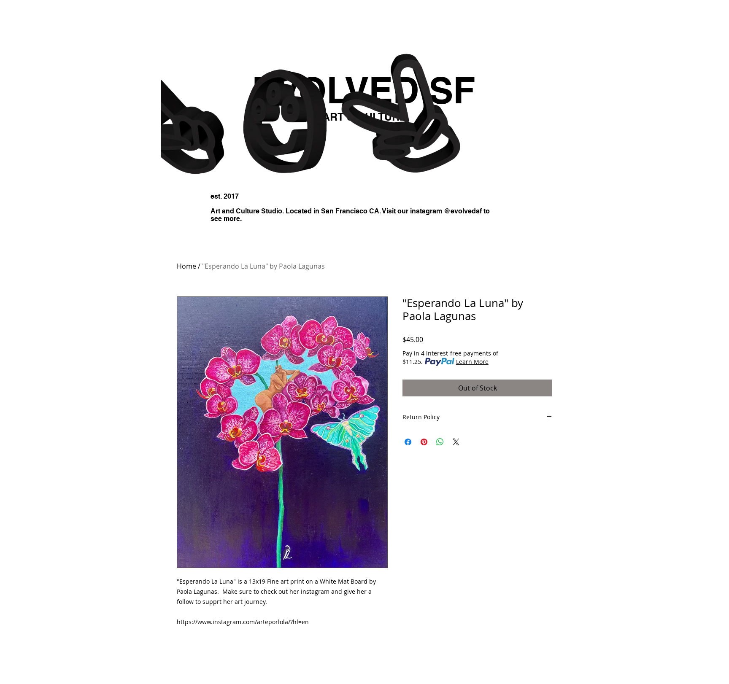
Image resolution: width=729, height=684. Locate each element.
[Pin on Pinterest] (424, 442)
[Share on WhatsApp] (440, 442)
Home (186, 266)
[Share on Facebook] (408, 442)
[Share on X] (456, 442)
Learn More (472, 362)
